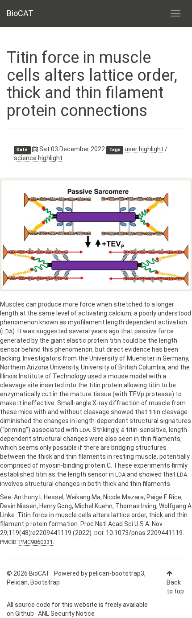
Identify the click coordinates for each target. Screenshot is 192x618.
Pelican (17, 582)
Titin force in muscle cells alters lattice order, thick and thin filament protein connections (92, 84)
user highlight (144, 149)
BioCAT (20, 13)
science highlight (38, 158)
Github (24, 613)
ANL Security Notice (66, 613)
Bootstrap (45, 582)
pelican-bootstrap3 (116, 573)
